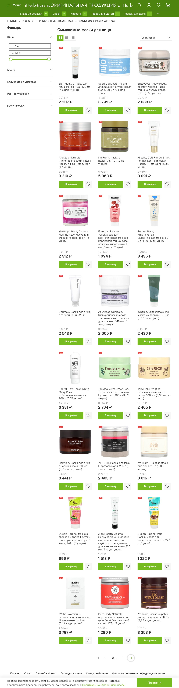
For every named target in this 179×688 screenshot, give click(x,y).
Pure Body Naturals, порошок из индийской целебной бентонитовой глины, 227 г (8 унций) (114, 618)
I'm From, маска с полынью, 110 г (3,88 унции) (111, 160)
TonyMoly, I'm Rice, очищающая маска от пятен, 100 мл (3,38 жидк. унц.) (154, 393)
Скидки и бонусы (97, 673)
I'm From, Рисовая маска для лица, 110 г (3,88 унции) (153, 466)
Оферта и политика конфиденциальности (138, 673)
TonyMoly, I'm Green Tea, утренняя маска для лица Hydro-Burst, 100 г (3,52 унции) (114, 393)
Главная (12, 20)
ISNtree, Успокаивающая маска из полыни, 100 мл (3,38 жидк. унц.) (153, 315)
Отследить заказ (71, 673)
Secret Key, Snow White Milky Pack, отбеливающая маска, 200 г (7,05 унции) (74, 393)
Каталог (15, 673)
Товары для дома (135, 13)
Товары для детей (102, 13)
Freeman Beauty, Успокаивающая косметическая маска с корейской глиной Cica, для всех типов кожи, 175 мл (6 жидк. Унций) (114, 239)
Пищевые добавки (30, 13)
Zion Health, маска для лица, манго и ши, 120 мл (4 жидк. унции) (75, 87)
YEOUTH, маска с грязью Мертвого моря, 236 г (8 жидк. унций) (114, 466)
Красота (76, 13)
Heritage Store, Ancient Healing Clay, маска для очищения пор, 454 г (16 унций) (74, 236)
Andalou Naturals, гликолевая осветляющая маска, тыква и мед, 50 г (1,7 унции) (75, 162)
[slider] (10, 59)
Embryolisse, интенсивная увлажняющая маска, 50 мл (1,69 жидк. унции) (153, 236)
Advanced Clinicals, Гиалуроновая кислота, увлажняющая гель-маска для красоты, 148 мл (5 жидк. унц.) (114, 318)
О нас (27, 673)
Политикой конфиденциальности (103, 685)
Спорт (56, 13)
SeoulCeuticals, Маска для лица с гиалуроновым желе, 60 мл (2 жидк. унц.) (114, 88)
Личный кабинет (45, 673)
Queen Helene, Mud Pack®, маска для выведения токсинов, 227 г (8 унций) (154, 538)
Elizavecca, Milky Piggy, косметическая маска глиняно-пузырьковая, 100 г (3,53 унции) (152, 88)
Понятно (154, 683)
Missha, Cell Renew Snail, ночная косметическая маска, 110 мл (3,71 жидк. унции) (154, 162)
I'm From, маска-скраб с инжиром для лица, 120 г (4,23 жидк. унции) (153, 617)
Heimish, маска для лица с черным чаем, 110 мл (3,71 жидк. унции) (74, 466)
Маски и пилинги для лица (56, 20)
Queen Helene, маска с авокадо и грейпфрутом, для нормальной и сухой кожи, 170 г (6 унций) (74, 538)
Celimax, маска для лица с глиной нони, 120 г (74, 313)
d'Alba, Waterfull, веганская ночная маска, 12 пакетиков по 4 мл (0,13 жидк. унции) (74, 618)
